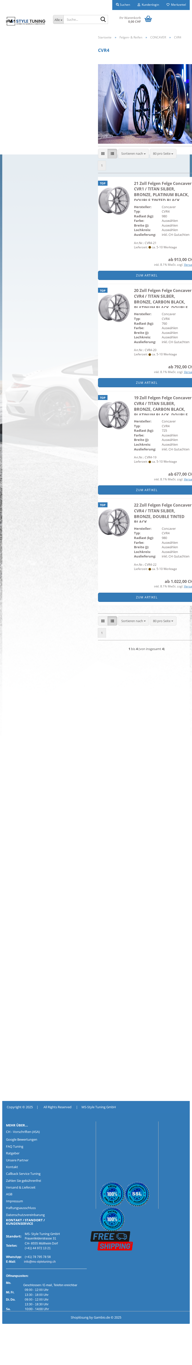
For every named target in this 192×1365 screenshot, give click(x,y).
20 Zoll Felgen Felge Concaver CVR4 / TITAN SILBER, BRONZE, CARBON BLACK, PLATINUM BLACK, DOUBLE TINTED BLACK (163, 302)
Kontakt (12, 1167)
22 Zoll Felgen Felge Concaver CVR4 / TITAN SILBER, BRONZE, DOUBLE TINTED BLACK (163, 513)
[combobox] (133, 153)
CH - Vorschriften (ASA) (23, 1131)
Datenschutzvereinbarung (25, 1215)
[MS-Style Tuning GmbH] (26, 21)
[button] (103, 153)
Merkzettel (178, 4)
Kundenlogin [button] (149, 4)
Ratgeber (13, 1153)
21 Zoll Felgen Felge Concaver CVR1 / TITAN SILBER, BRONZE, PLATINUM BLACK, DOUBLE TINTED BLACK (163, 192)
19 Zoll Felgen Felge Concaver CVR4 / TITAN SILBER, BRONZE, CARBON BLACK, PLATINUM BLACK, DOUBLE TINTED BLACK (163, 409)
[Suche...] (103, 19)
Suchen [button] (124, 4)
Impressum (14, 1201)
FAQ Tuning (14, 1146)
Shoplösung (79, 1317)
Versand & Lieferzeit (21, 1187)
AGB (9, 1194)
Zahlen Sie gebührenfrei (23, 1180)
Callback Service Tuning (23, 1173)
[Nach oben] (13, 1357)
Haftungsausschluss (21, 1208)
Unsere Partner (17, 1160)
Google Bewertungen (21, 1139)
